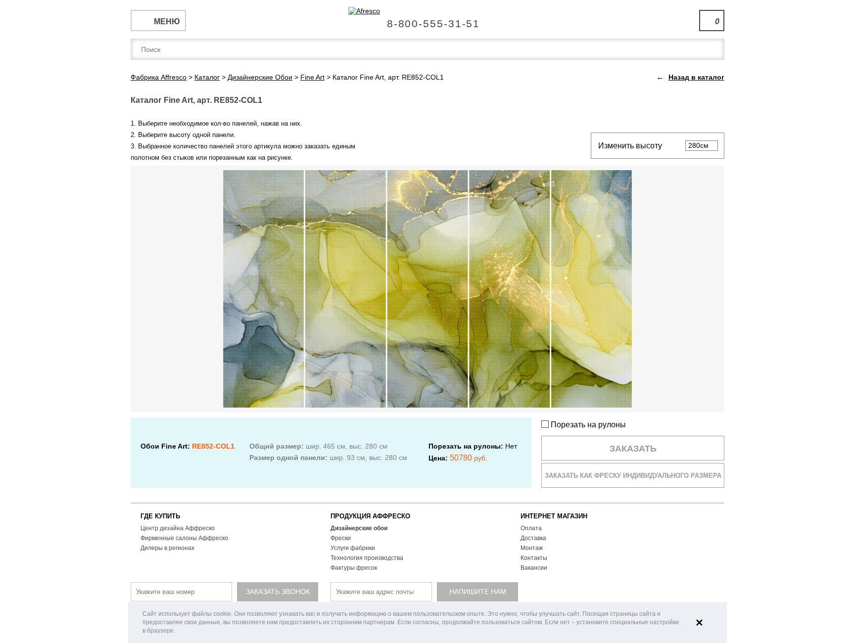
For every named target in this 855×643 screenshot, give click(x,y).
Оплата (531, 528)
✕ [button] (699, 622)
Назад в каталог (696, 77)
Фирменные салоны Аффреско (184, 538)
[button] (178, 631)
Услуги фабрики (353, 548)
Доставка (533, 538)
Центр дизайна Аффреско (178, 528)
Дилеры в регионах (167, 548)
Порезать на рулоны (587, 424)
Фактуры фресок (354, 567)
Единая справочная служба (427, 19)
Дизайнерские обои (359, 528)
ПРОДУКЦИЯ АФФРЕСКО (370, 516)
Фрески (341, 538)
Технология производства (367, 557)
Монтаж (532, 548)
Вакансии (534, 567)
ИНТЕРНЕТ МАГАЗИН (554, 516)
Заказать (633, 449)
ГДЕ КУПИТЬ (160, 516)
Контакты (534, 557)
